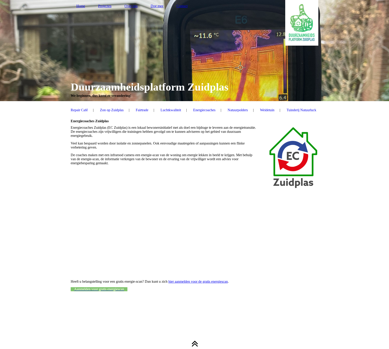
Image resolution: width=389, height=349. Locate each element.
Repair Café (79, 110)
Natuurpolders (238, 110)
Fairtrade (142, 110)
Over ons (131, 6)
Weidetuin (267, 110)
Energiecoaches (204, 110)
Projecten (104, 6)
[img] (194, 50)
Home (80, 6)
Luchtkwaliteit (171, 110)
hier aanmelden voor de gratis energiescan (198, 281)
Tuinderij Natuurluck (301, 110)
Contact (182, 6)
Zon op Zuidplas (112, 110)
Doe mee (157, 6)
